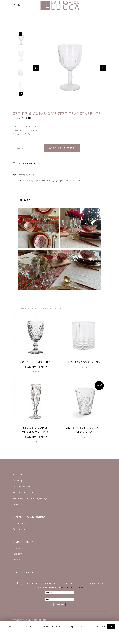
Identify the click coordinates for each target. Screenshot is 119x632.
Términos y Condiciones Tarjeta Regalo (31, 498)
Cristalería (75, 180)
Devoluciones (19, 523)
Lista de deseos (28, 163)
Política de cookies (21, 486)
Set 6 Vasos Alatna (84, 362)
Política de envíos (21, 529)
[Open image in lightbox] (38, 228)
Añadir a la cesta (62, 148)
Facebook (17, 548)
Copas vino (63, 180)
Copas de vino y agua (45, 180)
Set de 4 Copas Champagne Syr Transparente (35, 432)
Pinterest (17, 559)
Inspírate (23, 200)
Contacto (17, 504)
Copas (29, 180)
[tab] (23, 200)
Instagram (17, 553)
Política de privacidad (23, 492)
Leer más (81, 400)
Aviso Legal (18, 480)
